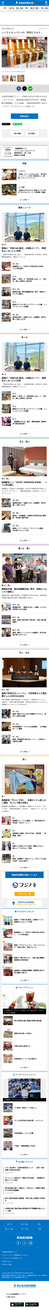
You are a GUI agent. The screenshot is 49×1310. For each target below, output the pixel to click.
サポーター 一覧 (24, 894)
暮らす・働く (35, 8)
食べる (12, 8)
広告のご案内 (7, 1264)
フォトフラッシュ (8, 28)
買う (27, 8)
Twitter (24, 1243)
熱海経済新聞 (22, 2)
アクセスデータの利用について (12, 1258)
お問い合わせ (7, 1261)
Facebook (18, 1243)
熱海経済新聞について (10, 1252)
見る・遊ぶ (19, 8)
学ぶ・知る (44, 8)
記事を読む (24, 116)
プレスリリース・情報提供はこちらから (15, 1255)
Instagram (30, 1243)
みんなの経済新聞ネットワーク (24, 1286)
